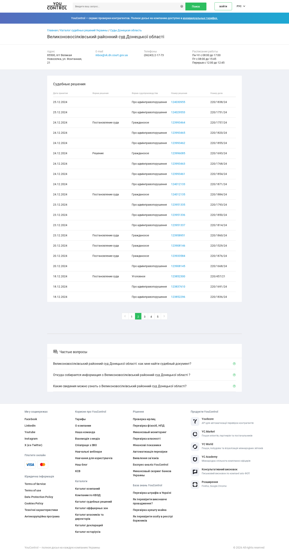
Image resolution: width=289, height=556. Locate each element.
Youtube (30, 432)
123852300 (178, 276)
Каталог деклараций (89, 525)
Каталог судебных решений (93, 501)
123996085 (178, 153)
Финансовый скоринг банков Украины (152, 473)
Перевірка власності (147, 438)
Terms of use (33, 490)
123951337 (178, 225)
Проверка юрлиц (144, 419)
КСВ (77, 471)
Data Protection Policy (39, 496)
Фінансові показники (147, 445)
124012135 (178, 194)
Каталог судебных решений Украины (84, 30)
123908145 (178, 266)
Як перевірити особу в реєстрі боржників (153, 518)
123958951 (178, 235)
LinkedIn (30, 425)
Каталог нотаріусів (87, 531)
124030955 (178, 102)
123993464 (178, 122)
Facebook (31, 419)
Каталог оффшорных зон (91, 508)
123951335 (178, 204)
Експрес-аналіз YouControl (150, 464)
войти (223, 6)
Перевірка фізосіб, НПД (149, 425)
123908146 (178, 245)
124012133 (178, 184)
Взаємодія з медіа (87, 438)
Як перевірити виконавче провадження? (150, 501)
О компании (83, 425)
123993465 (178, 132)
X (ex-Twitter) (33, 445)
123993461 (178, 173)
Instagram (31, 438)
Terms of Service (35, 483)
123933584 (178, 255)
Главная (52, 30)
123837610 (178, 286)
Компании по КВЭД (88, 495)
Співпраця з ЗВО (86, 445)
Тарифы (80, 419)
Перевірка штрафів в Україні (152, 492)
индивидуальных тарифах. (200, 18)
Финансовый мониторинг (150, 432)
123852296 (178, 296)
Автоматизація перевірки (150, 451)
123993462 (178, 143)
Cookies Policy (34, 503)
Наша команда (85, 432)
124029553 (178, 112)
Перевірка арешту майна (150, 509)
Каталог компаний (87, 488)
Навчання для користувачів (93, 458)
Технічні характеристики (41, 509)
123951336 (178, 214)
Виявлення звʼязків (146, 458)
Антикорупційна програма (42, 516)
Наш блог (81, 464)
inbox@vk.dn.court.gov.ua (112, 55)
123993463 (178, 163)
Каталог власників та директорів (89, 516)
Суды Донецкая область (126, 30)
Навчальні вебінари (88, 451)
